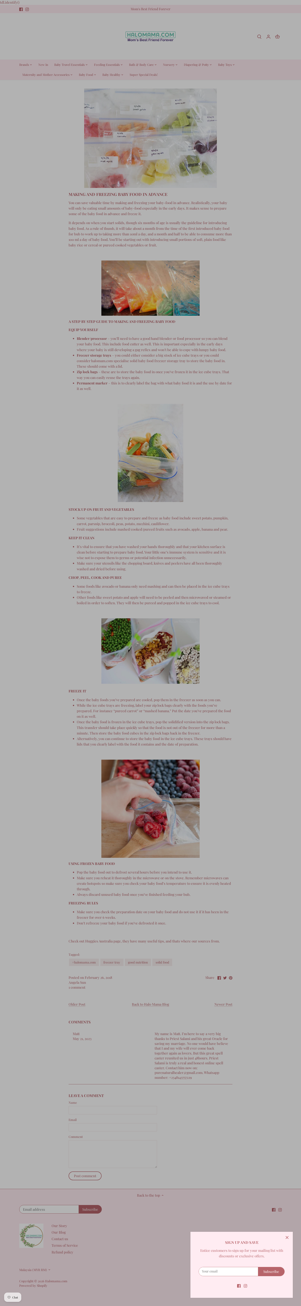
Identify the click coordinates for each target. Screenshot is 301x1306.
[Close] (287, 1237)
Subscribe (271, 1271)
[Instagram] (245, 1285)
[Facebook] (239, 1285)
